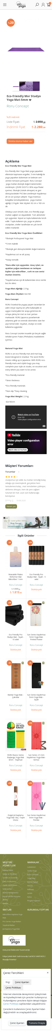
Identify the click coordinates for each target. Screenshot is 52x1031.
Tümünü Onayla (37, 1023)
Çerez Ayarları (17, 1023)
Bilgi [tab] (8, 982)
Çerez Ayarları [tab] (22, 982)
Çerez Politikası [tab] (13, 987)
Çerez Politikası (11, 1003)
